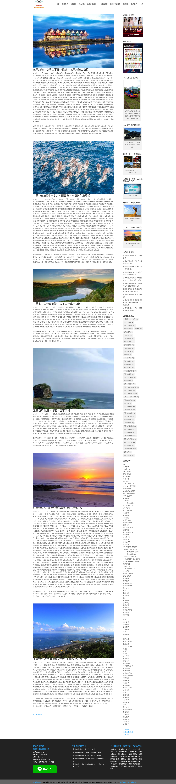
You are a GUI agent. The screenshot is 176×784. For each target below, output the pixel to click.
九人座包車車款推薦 (90, 514)
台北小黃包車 (51, 421)
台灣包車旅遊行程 (90, 209)
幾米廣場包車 (69, 572)
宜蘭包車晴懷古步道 (72, 102)
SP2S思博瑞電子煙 (129, 569)
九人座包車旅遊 (61, 201)
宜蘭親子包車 (95, 248)
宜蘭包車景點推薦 (84, 100)
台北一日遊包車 (91, 312)
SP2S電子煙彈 (127, 496)
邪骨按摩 (126, 678)
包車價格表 (104, 4)
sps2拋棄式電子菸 (129, 491)
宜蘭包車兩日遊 (63, 87)
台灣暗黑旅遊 (127, 583)
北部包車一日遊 (99, 667)
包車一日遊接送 (58, 75)
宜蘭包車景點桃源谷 (46, 545)
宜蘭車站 (90, 119)
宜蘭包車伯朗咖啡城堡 (85, 85)
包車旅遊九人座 (38, 206)
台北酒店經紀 (127, 522)
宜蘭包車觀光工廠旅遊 (70, 107)
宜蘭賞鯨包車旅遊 (80, 119)
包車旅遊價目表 (57, 416)
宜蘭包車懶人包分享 (53, 92)
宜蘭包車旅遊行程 (89, 97)
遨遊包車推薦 (54, 584)
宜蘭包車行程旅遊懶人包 (73, 324)
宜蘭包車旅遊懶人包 (73, 95)
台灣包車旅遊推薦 (92, 521)
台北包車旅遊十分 (73, 519)
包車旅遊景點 (129, 348)
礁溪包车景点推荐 (78, 692)
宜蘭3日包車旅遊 (54, 78)
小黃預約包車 (87, 429)
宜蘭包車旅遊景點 (46, 97)
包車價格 (126, 595)
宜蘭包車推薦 (65, 92)
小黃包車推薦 (91, 570)
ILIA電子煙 (126, 469)
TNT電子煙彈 (127, 610)
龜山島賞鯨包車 (81, 250)
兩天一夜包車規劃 (87, 665)
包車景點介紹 (85, 416)
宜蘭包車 (62, 83)
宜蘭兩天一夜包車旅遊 (91, 80)
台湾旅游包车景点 (98, 421)
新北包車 (91, 431)
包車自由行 (90, 75)
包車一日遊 (48, 75)
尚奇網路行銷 (127, 586)
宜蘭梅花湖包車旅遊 (58, 114)
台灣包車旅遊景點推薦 (64, 209)
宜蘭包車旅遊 (85, 92)
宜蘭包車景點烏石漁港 (42, 236)
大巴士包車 (40, 528)
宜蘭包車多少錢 (40, 90)
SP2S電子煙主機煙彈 (129, 554)
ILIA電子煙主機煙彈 (129, 556)
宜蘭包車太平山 (78, 90)
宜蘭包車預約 (61, 240)
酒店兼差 (126, 622)
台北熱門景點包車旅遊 (54, 315)
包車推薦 (95, 204)
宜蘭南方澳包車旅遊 (92, 553)
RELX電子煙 (127, 471)
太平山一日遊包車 (79, 315)
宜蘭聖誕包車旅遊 (80, 565)
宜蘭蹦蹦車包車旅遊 (98, 327)
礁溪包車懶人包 (38, 575)
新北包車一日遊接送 (101, 431)
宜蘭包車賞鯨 (92, 107)
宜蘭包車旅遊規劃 (101, 97)
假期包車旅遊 (75, 414)
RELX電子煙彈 (127, 510)
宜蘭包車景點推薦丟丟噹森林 (100, 100)
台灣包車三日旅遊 (74, 672)
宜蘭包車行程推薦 (59, 324)
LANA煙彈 (126, 508)
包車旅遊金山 (65, 312)
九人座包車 (109, 199)
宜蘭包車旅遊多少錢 (59, 95)
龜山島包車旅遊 (70, 250)
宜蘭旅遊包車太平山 (101, 243)
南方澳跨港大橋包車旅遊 (73, 419)
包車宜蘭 (67, 75)
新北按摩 (126, 712)
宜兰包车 (53, 211)
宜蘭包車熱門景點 (94, 102)
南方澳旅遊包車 (46, 419)
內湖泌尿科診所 (128, 732)
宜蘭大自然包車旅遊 (87, 109)
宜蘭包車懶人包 (42, 92)
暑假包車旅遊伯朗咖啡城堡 (72, 433)
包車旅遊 (73, 75)
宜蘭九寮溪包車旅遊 (52, 80)
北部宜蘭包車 (98, 75)
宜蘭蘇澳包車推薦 (84, 248)
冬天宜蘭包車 (90, 73)
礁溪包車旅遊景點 (86, 575)
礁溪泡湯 (47, 577)
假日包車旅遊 (65, 414)
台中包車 (126, 656)
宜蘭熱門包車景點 (102, 114)
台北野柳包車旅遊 (54, 521)
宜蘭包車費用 (83, 107)
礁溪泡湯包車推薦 (66, 577)
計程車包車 (40, 582)
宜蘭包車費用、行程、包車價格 (51, 410)
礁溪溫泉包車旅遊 (48, 694)
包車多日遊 (81, 204)
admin (37, 73)
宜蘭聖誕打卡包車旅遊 (62, 248)
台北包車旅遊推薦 (96, 670)
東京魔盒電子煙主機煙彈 (131, 561)
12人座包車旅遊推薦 (87, 511)
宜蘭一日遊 (64, 78)
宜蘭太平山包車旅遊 (102, 555)
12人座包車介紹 (64, 73)
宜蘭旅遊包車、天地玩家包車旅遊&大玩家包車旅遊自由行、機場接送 (133, 302)
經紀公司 (126, 588)
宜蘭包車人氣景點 (71, 85)
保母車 (58, 414)
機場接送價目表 (115, 4)
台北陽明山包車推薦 (79, 521)
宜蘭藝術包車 (74, 248)
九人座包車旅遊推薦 (76, 514)
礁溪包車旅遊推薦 (74, 575)
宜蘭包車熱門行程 (107, 102)
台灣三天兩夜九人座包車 (46, 424)
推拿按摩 (126, 581)
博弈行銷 (126, 661)
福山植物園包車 (101, 579)
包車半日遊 (64, 204)
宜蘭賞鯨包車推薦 (68, 119)
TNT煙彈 (126, 540)
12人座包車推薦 (74, 199)
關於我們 (65, 4)
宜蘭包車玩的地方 (38, 105)
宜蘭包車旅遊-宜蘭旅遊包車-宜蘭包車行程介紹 (60, 659)
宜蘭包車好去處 (89, 90)
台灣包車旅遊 (42, 675)
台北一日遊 (82, 312)
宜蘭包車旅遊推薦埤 (99, 95)
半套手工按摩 (127, 688)
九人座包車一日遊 (38, 201)
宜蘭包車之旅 (37, 85)
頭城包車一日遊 (71, 584)
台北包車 (82, 4)
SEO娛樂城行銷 (128, 666)
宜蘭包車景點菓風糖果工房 (89, 545)
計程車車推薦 (59, 582)
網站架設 (126, 530)
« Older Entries (38, 714)
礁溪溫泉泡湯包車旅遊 (51, 579)
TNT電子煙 (126, 537)
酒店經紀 (126, 518)
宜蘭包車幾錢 (102, 223)
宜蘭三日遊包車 (40, 80)
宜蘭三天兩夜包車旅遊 (44, 214)
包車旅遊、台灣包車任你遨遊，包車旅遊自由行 (61, 69)
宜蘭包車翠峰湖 (76, 105)
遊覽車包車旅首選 (44, 584)
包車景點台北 (95, 416)
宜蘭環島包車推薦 (76, 117)
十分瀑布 (56, 516)
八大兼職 (126, 515)
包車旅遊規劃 (91, 4)
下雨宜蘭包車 (60, 307)
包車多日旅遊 (72, 204)
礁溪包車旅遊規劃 (98, 575)
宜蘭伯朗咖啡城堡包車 (67, 80)
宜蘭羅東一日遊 (58, 565)
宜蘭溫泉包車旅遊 (102, 562)
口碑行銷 (126, 734)
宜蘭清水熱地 (91, 114)
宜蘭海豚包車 (82, 114)
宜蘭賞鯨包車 (57, 119)
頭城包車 (62, 584)
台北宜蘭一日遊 (105, 206)
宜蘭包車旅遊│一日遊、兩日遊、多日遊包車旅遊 (61, 195)
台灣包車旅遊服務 (78, 209)
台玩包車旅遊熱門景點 (47, 526)
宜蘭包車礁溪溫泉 (51, 105)
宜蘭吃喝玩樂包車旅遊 (52, 109)
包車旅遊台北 (81, 75)
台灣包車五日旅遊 (99, 672)
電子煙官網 (126, 564)
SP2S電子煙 (127, 474)
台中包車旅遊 (127, 646)
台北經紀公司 (127, 710)
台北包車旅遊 (129, 361)
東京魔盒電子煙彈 (129, 506)
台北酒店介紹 (127, 673)
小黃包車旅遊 (77, 429)
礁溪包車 (89, 689)
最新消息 (126, 4)
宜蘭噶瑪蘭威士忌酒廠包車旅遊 (70, 109)
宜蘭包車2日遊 (71, 83)
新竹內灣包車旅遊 (44, 433)
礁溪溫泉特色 (63, 579)
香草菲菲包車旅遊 (54, 587)
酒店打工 (126, 705)
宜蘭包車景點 (45, 100)
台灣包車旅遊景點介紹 (49, 209)
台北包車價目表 (42, 315)
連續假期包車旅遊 (89, 582)
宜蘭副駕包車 (45, 83)
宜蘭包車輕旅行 (65, 553)
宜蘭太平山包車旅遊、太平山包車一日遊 (57, 304)
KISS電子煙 (126, 476)
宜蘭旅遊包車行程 (60, 245)
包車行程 (126, 603)
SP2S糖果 (126, 571)
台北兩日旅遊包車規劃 (52, 670)
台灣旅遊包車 (45, 211)
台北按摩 (126, 690)
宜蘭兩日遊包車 (104, 80)
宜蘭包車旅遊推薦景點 (104, 228)
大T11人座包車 (70, 526)
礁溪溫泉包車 (104, 577)
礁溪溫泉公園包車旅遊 (92, 577)
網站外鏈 (126, 639)
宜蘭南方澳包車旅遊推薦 (47, 327)
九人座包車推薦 (50, 201)
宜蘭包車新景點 (75, 92)
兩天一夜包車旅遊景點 (74, 665)
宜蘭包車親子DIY (45, 107)
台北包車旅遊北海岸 (60, 519)
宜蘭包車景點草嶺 (74, 545)
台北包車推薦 (129, 358)
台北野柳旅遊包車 (67, 521)
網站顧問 (126, 481)
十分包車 (49, 516)
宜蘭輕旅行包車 (98, 119)
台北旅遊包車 (39, 672)
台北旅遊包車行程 (85, 519)
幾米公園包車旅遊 (65, 431)
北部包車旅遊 (108, 667)
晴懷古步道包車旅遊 (56, 433)
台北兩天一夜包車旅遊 (89, 419)
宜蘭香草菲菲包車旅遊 (42, 250)
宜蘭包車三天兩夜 (107, 83)
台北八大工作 (127, 520)
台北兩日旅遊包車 (80, 516)
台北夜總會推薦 (128, 675)
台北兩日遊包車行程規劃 (105, 419)
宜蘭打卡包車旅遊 (86, 112)
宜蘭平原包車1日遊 (81, 424)
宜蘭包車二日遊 (47, 85)
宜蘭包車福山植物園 (63, 105)
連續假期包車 (78, 582)
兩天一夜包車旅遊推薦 (95, 201)
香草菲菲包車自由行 (67, 587)
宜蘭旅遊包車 (46, 114)
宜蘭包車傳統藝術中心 (100, 85)
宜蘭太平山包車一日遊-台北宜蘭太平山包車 (87, 752)
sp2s (124, 464)
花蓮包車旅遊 (127, 641)
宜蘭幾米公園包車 (61, 112)
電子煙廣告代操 (128, 532)
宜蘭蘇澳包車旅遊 (53, 429)
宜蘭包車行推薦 (98, 105)
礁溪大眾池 (40, 577)
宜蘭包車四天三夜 (95, 87)
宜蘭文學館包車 (108, 112)
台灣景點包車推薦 (91, 524)
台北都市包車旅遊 (42, 521)
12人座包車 (54, 73)
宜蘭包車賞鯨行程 (103, 107)
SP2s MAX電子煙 (128, 484)
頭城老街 (45, 587)
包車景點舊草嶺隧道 (106, 416)
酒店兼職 (126, 513)
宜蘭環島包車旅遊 (89, 117)
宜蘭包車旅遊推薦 (86, 95)
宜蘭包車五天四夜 (59, 85)
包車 (39, 204)
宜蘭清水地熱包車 (80, 562)
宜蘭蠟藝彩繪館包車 (66, 429)
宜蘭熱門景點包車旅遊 (51, 117)
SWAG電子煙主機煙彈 (130, 547)
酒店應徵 (126, 625)
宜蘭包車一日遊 (96, 83)
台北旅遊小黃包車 (61, 421)
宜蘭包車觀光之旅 (57, 107)
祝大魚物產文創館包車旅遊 (86, 579)
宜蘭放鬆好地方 (98, 112)
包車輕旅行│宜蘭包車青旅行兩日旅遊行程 (57, 508)
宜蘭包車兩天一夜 (51, 87)
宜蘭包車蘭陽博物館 (86, 238)
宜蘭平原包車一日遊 (48, 112)
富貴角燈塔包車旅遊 (73, 570)
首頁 (58, 4)
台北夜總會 (126, 668)
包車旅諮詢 (102, 204)
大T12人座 (79, 526)
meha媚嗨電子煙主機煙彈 (131, 559)
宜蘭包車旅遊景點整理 (75, 97)
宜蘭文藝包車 (37, 114)
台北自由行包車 (68, 315)
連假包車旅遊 (69, 582)
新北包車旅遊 (108, 572)
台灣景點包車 (80, 524)
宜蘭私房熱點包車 (46, 119)
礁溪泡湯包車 (55, 577)
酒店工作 (126, 683)
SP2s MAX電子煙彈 (129, 486)
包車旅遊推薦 (129, 345)
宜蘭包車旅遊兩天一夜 (104, 226)
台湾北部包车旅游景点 (85, 421)
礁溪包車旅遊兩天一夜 (60, 575)
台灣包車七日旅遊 (62, 672)
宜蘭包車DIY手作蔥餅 (83, 83)
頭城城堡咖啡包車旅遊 (93, 584)
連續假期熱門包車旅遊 (103, 582)
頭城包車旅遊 (81, 584)
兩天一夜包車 (71, 201)
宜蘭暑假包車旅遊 (72, 245)
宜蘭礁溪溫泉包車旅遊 (103, 117)
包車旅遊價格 (46, 416)
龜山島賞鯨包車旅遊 (92, 250)
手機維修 (126, 730)
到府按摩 (126, 717)
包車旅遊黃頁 (57, 206)
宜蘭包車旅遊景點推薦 (60, 97)
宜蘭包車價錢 (41, 87)
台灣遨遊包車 (37, 782)
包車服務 (73, 4)
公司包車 (102, 665)
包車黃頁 (73, 206)
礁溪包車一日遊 (98, 689)
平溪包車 (56, 431)
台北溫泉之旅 (72, 421)
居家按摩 (126, 714)
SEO (124, 617)
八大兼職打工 (127, 467)
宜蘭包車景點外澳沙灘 (71, 100)
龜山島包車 (60, 250)
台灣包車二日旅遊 (87, 672)
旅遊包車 (83, 689)
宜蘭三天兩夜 (94, 78)
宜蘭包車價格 (102, 218)
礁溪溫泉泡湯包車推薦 (71, 694)
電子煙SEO (126, 535)
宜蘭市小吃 (94, 240)
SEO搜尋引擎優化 (128, 527)
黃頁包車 (53, 250)
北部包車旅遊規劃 (38, 670)
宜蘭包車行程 (109, 238)
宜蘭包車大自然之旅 (52, 90)
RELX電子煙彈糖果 (129, 493)
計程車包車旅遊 (50, 582)
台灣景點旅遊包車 (103, 524)
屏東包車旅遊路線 (97, 429)
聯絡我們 (134, 4)
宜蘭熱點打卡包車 (64, 117)
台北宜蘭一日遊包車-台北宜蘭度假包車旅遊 (87, 755)
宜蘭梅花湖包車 (84, 245)
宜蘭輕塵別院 (74, 689)
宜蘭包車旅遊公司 (46, 95)
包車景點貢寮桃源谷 (39, 516)
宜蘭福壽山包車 (49, 248)
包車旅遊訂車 (76, 416)
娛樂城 (125, 654)
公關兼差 (126, 627)
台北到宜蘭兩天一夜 (92, 206)
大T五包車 (103, 526)
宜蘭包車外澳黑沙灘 (98, 221)
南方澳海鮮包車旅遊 (58, 419)
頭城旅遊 (104, 584)
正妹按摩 (126, 695)
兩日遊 (96, 665)
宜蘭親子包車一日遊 (59, 567)
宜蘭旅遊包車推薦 (48, 245)
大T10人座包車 (59, 526)
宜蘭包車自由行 (87, 105)
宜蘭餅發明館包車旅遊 (44, 570)
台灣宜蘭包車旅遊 (42, 78)
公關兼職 (126, 629)
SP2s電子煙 (127, 489)
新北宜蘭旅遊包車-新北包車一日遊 (84, 749)
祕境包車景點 (72, 579)
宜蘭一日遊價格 (73, 78)
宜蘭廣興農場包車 (74, 112)
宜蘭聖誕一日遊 (69, 565)
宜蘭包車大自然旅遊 (66, 90)
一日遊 (83, 73)
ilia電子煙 (126, 479)
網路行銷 (126, 525)
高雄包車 (126, 649)
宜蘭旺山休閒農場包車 (42, 562)
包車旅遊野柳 (56, 312)
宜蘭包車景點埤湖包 (56, 100)
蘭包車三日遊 (107, 694)
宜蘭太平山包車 (100, 109)
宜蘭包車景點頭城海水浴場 (56, 102)
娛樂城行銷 (126, 663)
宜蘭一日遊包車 (84, 78)
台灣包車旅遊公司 (53, 675)
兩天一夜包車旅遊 (82, 201)
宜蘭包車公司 (73, 87)
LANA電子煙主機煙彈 (130, 549)
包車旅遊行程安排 (103, 310)
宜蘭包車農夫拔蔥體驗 (89, 324)
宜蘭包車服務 (84, 102)
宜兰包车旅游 (61, 211)
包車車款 (126, 600)
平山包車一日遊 (47, 431)
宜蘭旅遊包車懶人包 (98, 426)
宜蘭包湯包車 (54, 83)
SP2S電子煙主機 (128, 503)
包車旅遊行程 (93, 310)
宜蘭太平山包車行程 (51, 558)
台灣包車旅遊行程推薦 (104, 209)
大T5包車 (86, 526)
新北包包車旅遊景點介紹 (80, 431)
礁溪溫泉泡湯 (59, 694)
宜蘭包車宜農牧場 (100, 90)
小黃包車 (107, 119)
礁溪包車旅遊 (48, 575)
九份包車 (100, 514)
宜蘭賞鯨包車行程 (94, 567)
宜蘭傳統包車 (79, 80)
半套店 (125, 692)
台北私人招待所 (128, 574)
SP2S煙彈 (126, 501)
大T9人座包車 (94, 526)
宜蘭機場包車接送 (71, 114)
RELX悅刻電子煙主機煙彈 (131, 552)
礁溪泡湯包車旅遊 (78, 577)
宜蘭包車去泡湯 (83, 87)
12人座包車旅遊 (75, 73)
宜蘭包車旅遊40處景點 (98, 92)
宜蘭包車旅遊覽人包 (104, 231)
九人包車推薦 (100, 199)
